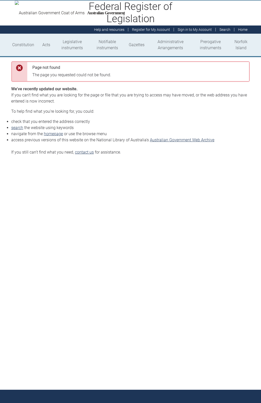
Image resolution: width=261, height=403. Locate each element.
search (17, 127)
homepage (53, 133)
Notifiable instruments (107, 44)
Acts (46, 44)
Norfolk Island (240, 44)
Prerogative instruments (210, 44)
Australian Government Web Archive (182, 139)
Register (151, 30)
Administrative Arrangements (171, 44)
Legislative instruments (72, 44)
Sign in (195, 30)
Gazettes (137, 44)
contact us (84, 152)
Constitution (23, 44)
